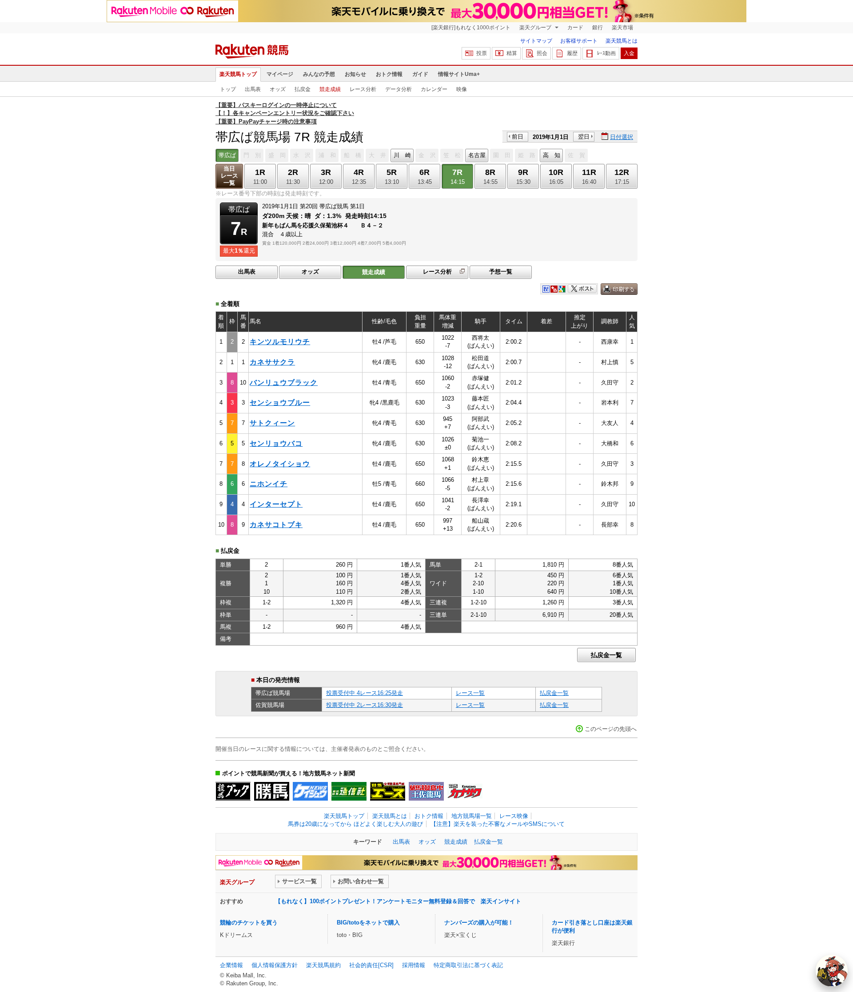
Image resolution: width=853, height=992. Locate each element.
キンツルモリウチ (280, 341)
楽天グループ (536, 27)
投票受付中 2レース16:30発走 (364, 705)
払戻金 (303, 89)
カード (575, 27)
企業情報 (231, 965)
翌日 (584, 136)
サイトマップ (536, 41)
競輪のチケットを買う (249, 922)
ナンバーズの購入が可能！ (479, 922)
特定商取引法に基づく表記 (468, 965)
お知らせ (355, 74)
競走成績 (330, 89)
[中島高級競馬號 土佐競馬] (426, 791)
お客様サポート (579, 41)
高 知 (551, 155)
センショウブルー (280, 402)
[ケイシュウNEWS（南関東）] (310, 791)
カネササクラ (272, 362)
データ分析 (398, 89)
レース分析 (363, 89)
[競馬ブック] (233, 791)
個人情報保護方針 (274, 965)
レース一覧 (470, 693)
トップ (228, 89)
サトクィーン (272, 423)
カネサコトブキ (276, 524)
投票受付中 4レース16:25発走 (364, 693)
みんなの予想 (319, 74)
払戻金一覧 (606, 655)
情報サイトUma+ (459, 74)
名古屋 (477, 155)
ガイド (420, 74)
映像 (461, 89)
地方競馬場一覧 (471, 816)
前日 (517, 136)
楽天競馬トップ (238, 74)
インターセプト (276, 504)
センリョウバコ (276, 443)
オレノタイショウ (280, 464)
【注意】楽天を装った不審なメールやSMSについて (497, 824)
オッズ (278, 89)
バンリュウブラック (284, 382)
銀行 (597, 27)
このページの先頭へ (611, 729)
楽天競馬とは (622, 41)
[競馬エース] (387, 791)
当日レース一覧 (229, 175)
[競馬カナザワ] (464, 791)
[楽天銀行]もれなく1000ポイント (470, 27)
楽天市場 (622, 27)
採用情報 (413, 965)
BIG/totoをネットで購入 (368, 922)
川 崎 (402, 155)
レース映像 (513, 816)
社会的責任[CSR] (371, 965)
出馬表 (253, 89)
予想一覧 (500, 271)
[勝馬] (271, 791)
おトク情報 (389, 74)
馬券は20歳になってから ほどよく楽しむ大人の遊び (355, 824)
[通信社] (349, 791)
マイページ (280, 74)
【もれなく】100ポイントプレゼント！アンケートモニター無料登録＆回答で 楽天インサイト (398, 901)
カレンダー (434, 89)
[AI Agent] (832, 971)
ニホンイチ (268, 484)
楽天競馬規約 (323, 965)
